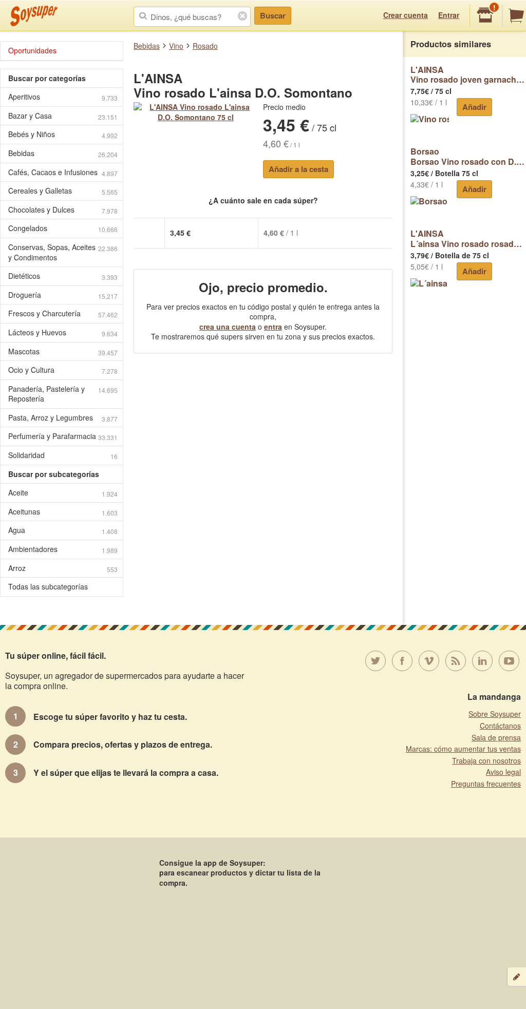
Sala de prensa (496, 737)
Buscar (273, 15)
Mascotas (63, 351)
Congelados (63, 228)
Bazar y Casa (63, 115)
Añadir (474, 106)
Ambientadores (63, 549)
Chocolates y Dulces (63, 209)
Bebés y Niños (63, 134)
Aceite (63, 492)
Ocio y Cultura (63, 370)
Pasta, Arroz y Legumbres (63, 417)
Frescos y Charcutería (63, 313)
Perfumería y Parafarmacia (63, 436)
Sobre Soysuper (494, 714)
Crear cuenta (405, 15)
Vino (176, 46)
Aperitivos (63, 96)
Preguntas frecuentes (486, 783)
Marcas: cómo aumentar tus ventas (463, 749)
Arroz (63, 568)
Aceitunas (63, 511)
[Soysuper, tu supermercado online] (34, 16)
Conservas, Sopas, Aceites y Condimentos (63, 252)
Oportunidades (32, 50)
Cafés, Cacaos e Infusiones (63, 172)
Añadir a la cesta (298, 169)
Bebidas (147, 46)
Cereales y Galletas (63, 190)
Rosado (205, 46)
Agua (63, 530)
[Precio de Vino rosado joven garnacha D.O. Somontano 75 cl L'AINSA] (429, 118)
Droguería (63, 295)
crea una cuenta (227, 326)
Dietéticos (63, 276)
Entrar (448, 15)
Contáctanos (500, 725)
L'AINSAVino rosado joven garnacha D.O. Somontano (468, 75)
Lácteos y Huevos (63, 332)
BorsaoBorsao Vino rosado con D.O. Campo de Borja (468, 156)
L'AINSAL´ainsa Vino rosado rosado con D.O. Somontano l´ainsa (468, 239)
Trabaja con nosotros (486, 760)
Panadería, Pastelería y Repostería (63, 394)
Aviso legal (503, 772)
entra (273, 326)
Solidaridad (63, 455)
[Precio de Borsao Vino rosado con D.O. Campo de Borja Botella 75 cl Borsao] (429, 200)
